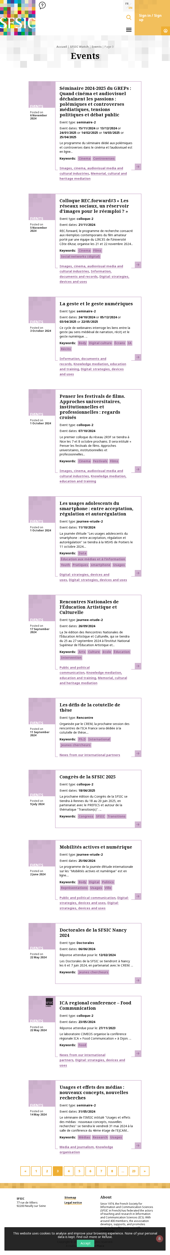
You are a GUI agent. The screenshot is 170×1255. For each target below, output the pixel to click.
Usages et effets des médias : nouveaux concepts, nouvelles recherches (94, 1092)
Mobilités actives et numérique (96, 847)
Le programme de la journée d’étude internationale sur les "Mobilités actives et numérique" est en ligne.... (96, 870)
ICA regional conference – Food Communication (95, 1005)
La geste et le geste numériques (96, 304)
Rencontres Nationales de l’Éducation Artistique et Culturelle (89, 607)
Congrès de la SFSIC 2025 (88, 777)
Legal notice (73, 1202)
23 (133, 1171)
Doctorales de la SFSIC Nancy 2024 (93, 932)
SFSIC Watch (79, 47)
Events (97, 47)
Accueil (61, 47)
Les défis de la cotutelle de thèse (90, 707)
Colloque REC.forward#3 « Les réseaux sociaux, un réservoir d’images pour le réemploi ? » (94, 206)
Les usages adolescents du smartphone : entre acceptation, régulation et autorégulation (96, 508)
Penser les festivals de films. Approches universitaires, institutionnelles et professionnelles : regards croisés (92, 406)
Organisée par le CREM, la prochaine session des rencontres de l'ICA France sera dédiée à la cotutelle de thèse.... (94, 728)
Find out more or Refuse (94, 1237)
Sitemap (70, 1197)
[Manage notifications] (159, 1238)
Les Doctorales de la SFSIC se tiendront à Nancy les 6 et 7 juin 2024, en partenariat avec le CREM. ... (96, 963)
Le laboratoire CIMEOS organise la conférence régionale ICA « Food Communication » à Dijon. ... (95, 1036)
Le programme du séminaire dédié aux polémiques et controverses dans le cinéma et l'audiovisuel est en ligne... (96, 147)
